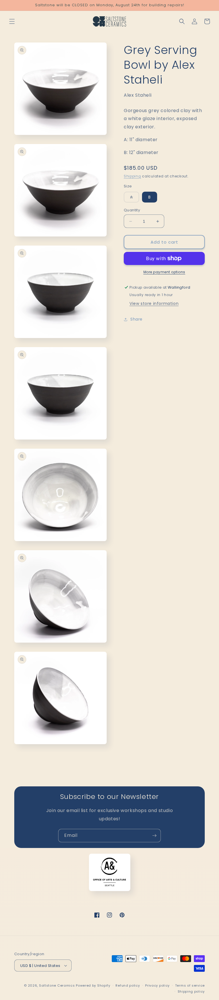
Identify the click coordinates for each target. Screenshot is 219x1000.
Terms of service (190, 985)
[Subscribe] (154, 835)
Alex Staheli (137, 95)
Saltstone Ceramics (57, 985)
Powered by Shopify (93, 985)
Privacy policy (157, 985)
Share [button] (136, 319)
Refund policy (127, 985)
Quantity (132, 210)
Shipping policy (191, 991)
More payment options (164, 272)
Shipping (132, 176)
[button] (12, 21)
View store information (154, 303)
